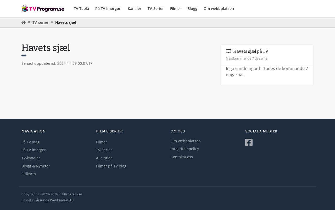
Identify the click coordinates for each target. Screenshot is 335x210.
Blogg (192, 8)
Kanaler (134, 8)
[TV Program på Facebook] (279, 142)
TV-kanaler (30, 157)
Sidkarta (28, 173)
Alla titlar (104, 157)
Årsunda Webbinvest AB (55, 200)
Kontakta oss (182, 156)
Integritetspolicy (185, 148)
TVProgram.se (71, 194)
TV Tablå (81, 8)
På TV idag (30, 141)
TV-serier (40, 22)
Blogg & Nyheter (35, 166)
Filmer (175, 8)
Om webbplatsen (219, 8)
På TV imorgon (108, 8)
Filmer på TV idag (111, 166)
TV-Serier (156, 8)
